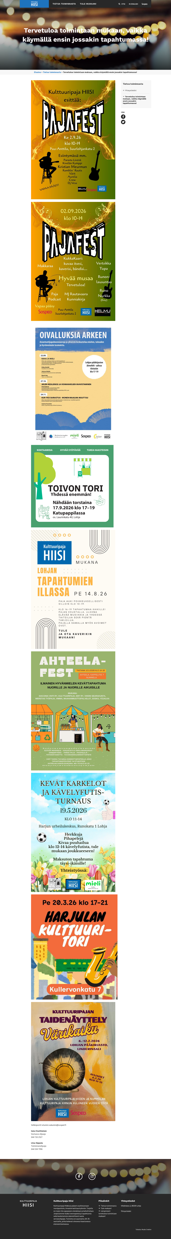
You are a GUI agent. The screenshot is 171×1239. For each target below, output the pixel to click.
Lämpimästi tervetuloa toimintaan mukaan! (108, 1213)
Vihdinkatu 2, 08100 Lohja (131, 1206)
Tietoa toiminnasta (64, 4)
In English (133, 4)
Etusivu (37, 72)
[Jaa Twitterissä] (123, 122)
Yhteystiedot (130, 90)
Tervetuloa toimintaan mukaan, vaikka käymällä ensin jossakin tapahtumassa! (134, 99)
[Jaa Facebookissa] (123, 117)
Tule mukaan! (88, 4)
